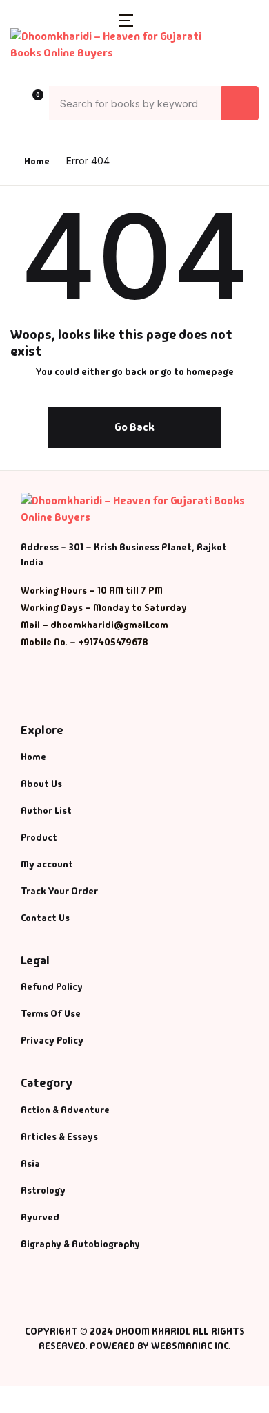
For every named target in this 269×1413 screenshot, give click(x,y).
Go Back (134, 427)
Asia (30, 1163)
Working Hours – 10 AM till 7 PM (92, 590)
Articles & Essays (59, 1136)
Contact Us (45, 918)
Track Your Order (59, 891)
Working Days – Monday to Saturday (104, 607)
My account (47, 864)
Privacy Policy (52, 1040)
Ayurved (40, 1217)
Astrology (43, 1190)
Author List (46, 810)
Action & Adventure (65, 1109)
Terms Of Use (51, 1013)
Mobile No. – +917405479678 (84, 642)
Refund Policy (52, 986)
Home (37, 161)
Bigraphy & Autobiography (80, 1244)
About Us (41, 783)
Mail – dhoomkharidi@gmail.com (94, 624)
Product (39, 837)
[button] (126, 19)
